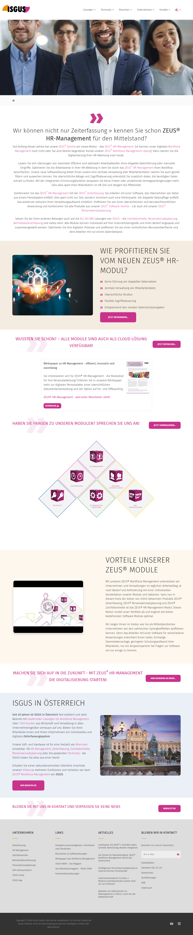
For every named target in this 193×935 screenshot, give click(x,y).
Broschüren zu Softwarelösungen (71, 853)
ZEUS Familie (67, 146)
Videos (26, 770)
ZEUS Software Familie (115, 206)
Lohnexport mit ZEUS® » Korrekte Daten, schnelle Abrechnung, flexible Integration (118, 846)
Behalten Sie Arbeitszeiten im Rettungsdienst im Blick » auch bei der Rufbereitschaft (117, 894)
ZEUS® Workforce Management (31, 774)
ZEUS (108, 146)
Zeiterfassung (95, 193)
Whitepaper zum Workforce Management (75, 858)
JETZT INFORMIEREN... (118, 317)
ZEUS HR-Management (139, 167)
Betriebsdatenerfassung (28, 223)
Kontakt (164, 10)
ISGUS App (17, 880)
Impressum (146, 888)
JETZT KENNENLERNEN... (165, 425)
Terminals (106, 10)
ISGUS (116, 218)
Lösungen (88, 10)
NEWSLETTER (169, 808)
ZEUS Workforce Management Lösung (128, 151)
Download (51, 406)
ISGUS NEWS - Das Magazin (68, 863)
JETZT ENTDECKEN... (167, 344)
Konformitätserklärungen (67, 873)
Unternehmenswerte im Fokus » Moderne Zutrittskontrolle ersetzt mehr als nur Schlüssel (117, 881)
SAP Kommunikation (22, 870)
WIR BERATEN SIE (28, 785)
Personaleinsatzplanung (96, 210)
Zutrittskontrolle (137, 218)
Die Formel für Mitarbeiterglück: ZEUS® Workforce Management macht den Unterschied (116, 858)
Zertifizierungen (148, 877)
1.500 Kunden (27, 723)
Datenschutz (147, 873)
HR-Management (123, 146)
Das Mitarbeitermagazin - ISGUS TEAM (73, 868)
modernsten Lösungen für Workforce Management (58, 719)
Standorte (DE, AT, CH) (151, 868)
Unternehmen (144, 10)
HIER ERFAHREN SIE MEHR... (163, 678)
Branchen (124, 10)
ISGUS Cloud (18, 875)
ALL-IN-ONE (87, 218)
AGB (143, 882)
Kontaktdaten (147, 863)
